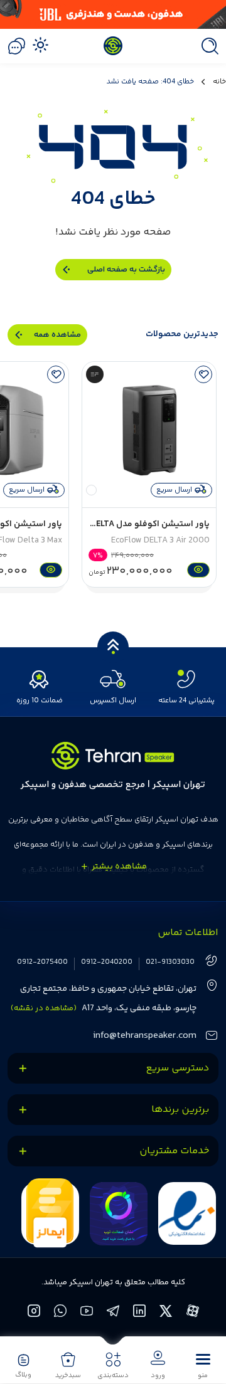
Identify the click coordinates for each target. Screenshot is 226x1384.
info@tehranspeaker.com (144, 1035)
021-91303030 (170, 962)
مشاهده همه (57, 335)
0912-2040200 (106, 962)
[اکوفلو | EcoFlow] (95, 374)
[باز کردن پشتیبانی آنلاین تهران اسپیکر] (16, 46)
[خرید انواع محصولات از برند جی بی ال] (113, 14)
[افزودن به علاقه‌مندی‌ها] (203, 374)
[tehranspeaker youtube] (87, 1312)
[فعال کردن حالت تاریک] (40, 44)
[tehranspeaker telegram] (114, 1312)
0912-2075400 (42, 962)
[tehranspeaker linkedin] (140, 1312)
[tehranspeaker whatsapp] (61, 1312)
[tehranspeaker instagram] (34, 1312)
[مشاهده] (197, 570)
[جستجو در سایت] (206, 46)
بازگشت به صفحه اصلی (126, 269)
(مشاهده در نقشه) (44, 1008)
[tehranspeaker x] (166, 1312)
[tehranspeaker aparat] (192, 1312)
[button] (202, 1365)
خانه (219, 82)
